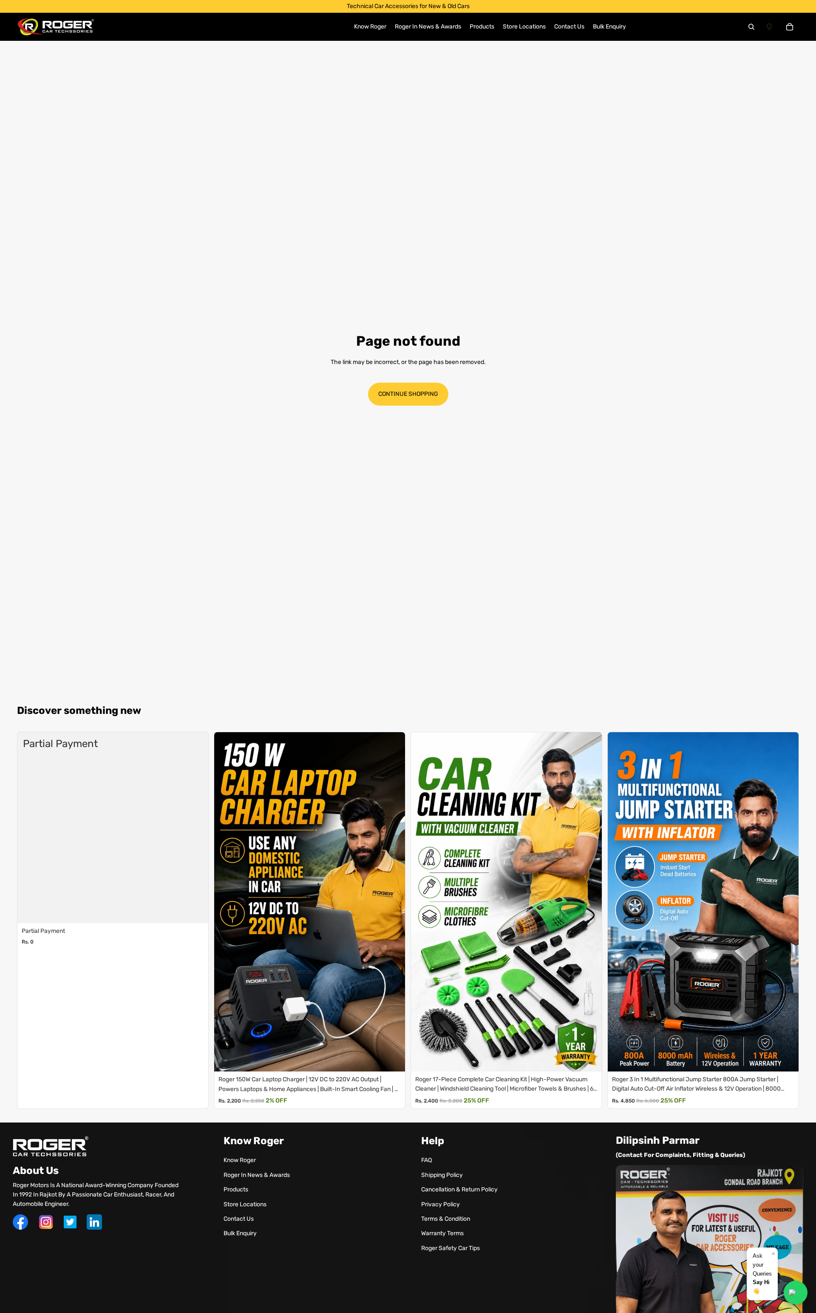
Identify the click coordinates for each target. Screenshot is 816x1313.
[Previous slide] (222, 901)
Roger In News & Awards (257, 1175)
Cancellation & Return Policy (459, 1189)
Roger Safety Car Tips (450, 1248)
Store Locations (245, 1204)
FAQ (426, 1160)
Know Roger (240, 1160)
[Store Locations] (769, 26)
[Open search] (751, 26)
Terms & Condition (445, 1218)
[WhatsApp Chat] (796, 1292)
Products (236, 1189)
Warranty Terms (442, 1233)
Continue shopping (408, 394)
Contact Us (239, 1218)
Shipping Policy (442, 1175)
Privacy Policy (440, 1204)
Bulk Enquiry (240, 1233)
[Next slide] (396, 901)
